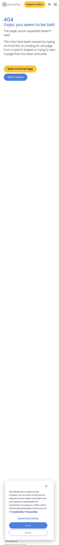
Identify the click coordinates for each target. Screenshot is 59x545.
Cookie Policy (18, 511)
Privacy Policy (32, 511)
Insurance (11, 541)
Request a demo (35, 4)
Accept (28, 525)
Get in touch (15, 77)
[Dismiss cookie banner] (46, 486)
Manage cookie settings (28, 518)
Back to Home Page (20, 69)
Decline (28, 532)
